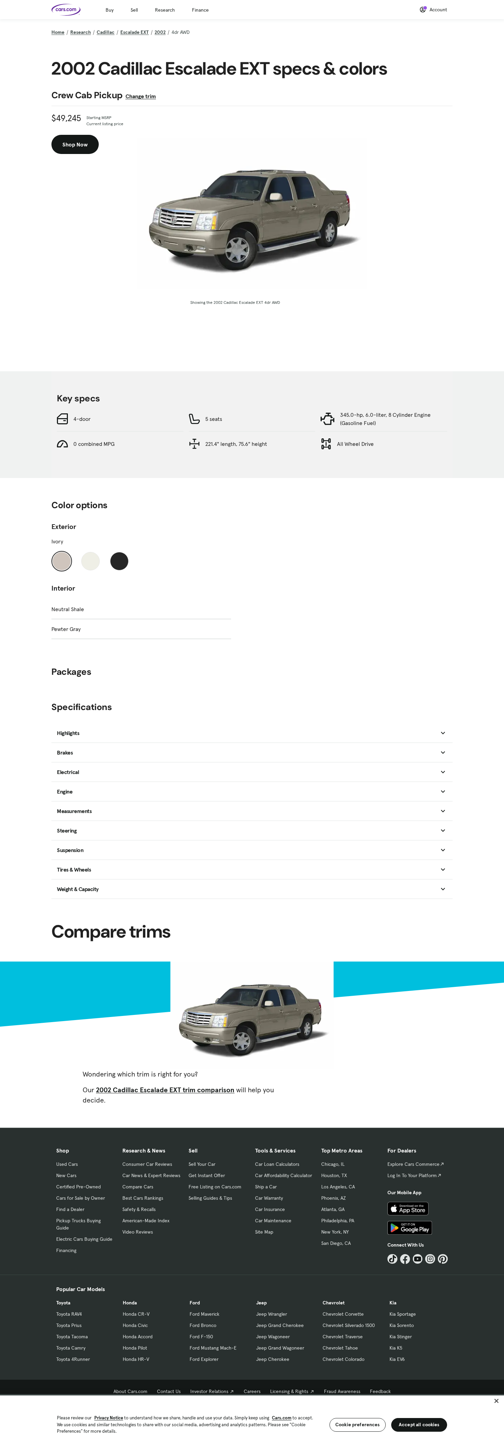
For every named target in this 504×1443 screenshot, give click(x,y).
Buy (109, 10)
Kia (392, 1303)
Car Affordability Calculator (283, 1175)
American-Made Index (145, 1220)
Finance (200, 10)
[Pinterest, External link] (443, 1259)
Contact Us (169, 1391)
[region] (252, 1418)
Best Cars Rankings (142, 1198)
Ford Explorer (204, 1359)
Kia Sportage (402, 1314)
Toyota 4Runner (73, 1359)
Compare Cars (137, 1187)
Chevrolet (334, 1303)
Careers (252, 1391)
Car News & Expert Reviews (151, 1175)
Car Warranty (269, 1198)
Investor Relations (209, 1391)
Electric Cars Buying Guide (84, 1239)
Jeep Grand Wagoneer (280, 1348)
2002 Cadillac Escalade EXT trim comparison (165, 1089)
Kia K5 (395, 1348)
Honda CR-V (136, 1314)
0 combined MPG (94, 443)
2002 (160, 32)
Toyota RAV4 (69, 1314)
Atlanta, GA (333, 1209)
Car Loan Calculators (277, 1164)
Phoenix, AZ (333, 1198)
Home (57, 32)
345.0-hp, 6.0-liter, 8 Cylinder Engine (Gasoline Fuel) (385, 418)
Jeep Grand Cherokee (280, 1325)
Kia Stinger (400, 1337)
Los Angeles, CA (338, 1187)
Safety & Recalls (139, 1209)
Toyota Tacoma (72, 1337)
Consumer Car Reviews (147, 1164)
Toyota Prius (69, 1325)
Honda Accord (138, 1337)
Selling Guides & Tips (210, 1198)
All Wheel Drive (355, 443)
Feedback (380, 1391)
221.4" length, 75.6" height (236, 443)
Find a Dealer (70, 1209)
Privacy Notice (108, 1418)
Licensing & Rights (289, 1391)
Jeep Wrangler (271, 1314)
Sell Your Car (202, 1164)
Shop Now (75, 144)
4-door (82, 418)
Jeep (261, 1303)
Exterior (63, 526)
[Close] (496, 1400)
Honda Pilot (135, 1348)
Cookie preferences (357, 1424)
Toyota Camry (70, 1348)
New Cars (66, 1175)
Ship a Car (266, 1187)
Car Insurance (270, 1209)
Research (165, 10)
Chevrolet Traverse (343, 1337)
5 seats (213, 418)
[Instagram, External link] (430, 1259)
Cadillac (106, 32)
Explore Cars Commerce (413, 1164)
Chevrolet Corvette (343, 1314)
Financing (66, 1250)
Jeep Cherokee (272, 1359)
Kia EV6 (397, 1359)
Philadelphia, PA (337, 1220)
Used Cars (67, 1164)
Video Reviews (137, 1232)
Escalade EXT (134, 32)
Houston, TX (334, 1175)
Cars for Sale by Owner (80, 1198)
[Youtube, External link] (418, 1259)
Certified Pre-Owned (78, 1187)
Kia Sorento (401, 1325)
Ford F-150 (201, 1337)
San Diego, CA (336, 1243)
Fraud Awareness (342, 1391)
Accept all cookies (419, 1424)
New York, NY (335, 1232)
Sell (134, 10)
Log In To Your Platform (412, 1175)
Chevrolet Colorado (343, 1359)
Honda (130, 1303)
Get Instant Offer (207, 1175)
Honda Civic (135, 1325)
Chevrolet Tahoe (340, 1348)
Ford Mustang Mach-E (213, 1348)
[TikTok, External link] (392, 1259)
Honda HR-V (136, 1359)
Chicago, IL (333, 1164)
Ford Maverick (204, 1314)
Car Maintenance (273, 1220)
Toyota (63, 1303)
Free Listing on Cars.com (215, 1187)
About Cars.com (130, 1391)
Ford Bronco (203, 1325)
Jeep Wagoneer (273, 1337)
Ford (195, 1303)
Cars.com (281, 1418)
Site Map (264, 1232)
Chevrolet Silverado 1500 (349, 1325)
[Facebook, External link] (405, 1259)
